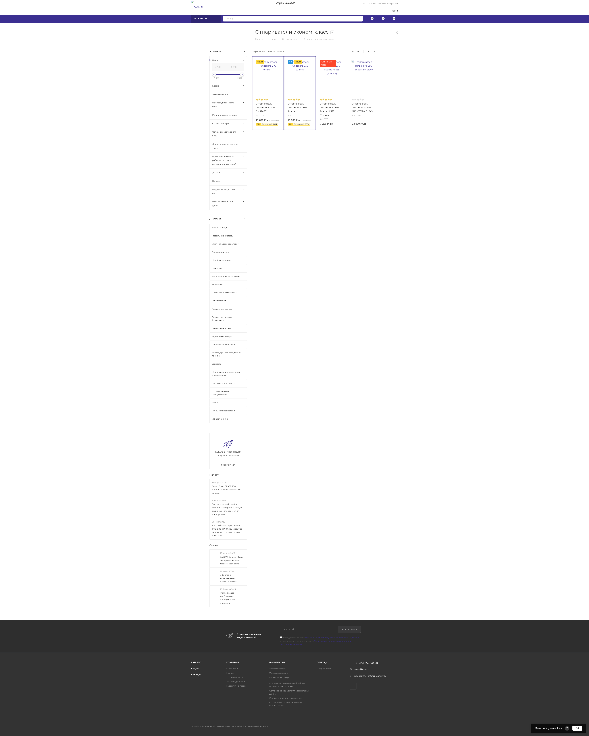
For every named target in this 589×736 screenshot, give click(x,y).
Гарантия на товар (236, 686)
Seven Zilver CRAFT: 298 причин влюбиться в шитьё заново (226, 489)
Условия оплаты (234, 677)
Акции (195, 668)
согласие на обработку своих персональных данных (332, 637)
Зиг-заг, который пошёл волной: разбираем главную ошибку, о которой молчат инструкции (227, 509)
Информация (277, 662)
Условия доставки (235, 681)
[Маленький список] (353, 51)
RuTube (353, 686)
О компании (232, 668)
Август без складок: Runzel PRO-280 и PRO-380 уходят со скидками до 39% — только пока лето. (227, 530)
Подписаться (349, 629)
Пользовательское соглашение (285, 698)
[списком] (374, 51)
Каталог (196, 662)
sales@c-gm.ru (362, 669)
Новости (214, 474)
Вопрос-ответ (324, 668)
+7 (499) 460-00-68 (285, 3)
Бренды (196, 675)
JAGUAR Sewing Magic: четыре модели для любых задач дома (231, 560)
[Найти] (359, 18)
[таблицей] (379, 51)
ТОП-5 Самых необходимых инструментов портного (227, 598)
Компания (232, 662)
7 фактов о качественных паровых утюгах (228, 578)
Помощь (322, 662)
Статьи (213, 545)
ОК (577, 728)
